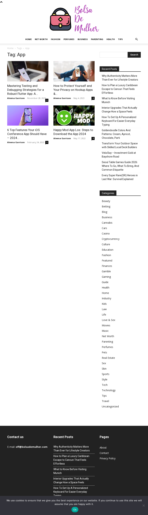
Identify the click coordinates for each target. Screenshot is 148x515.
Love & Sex (108, 320)
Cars (104, 228)
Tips (120, 39)
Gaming (106, 276)
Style (104, 379)
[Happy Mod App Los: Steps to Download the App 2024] (74, 115)
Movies (106, 325)
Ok (75, 509)
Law (104, 309)
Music (105, 330)
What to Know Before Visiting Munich (118, 100)
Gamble (106, 271)
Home (28, 39)
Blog (104, 212)
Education (107, 249)
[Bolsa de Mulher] (74, 19)
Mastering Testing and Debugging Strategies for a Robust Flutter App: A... (25, 90)
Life (104, 314)
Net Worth (41, 39)
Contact (104, 453)
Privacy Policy (108, 458)
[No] (143, 505)
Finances (107, 266)
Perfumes (69, 39)
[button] (136, 39)
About (103, 447)
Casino (106, 233)
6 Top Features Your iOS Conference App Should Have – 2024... (27, 134)
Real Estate (108, 357)
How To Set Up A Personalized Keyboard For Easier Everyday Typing (119, 121)
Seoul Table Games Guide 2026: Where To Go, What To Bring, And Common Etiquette (120, 166)
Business (83, 39)
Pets (104, 352)
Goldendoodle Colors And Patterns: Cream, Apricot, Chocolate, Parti (116, 134)
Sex (104, 363)
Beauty (106, 201)
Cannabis (107, 222)
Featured (107, 260)
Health (110, 39)
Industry (106, 298)
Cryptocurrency (110, 239)
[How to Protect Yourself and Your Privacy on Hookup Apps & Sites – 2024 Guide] (74, 71)
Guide (105, 282)
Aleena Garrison (16, 98)
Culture (106, 244)
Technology (109, 390)
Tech (105, 385)
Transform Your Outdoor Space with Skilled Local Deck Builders (120, 145)
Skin (104, 368)
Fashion (55, 39)
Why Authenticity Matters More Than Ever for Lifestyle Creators (120, 77)
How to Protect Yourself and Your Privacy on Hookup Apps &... (73, 90)
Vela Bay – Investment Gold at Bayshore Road (119, 154)
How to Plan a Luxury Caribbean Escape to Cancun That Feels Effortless (120, 89)
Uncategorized (110, 406)
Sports (105, 374)
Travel (105, 401)
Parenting (97, 39)
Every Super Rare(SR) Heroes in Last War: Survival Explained (120, 177)
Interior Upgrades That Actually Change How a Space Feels (119, 109)
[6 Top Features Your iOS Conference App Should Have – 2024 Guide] (27, 115)
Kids (104, 303)
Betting (106, 206)
